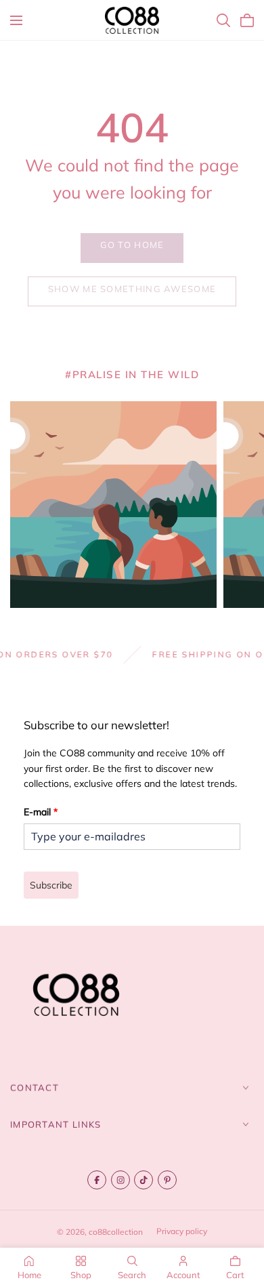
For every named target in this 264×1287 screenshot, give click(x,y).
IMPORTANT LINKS (56, 1124)
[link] (132, 248)
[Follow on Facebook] (96, 1179)
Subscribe (51, 885)
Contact (34, 1087)
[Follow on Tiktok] (143, 1179)
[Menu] (16, 20)
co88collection (116, 1232)
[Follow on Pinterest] (167, 1179)
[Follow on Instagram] (120, 1179)
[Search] (223, 20)
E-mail (41, 812)
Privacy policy (181, 1231)
